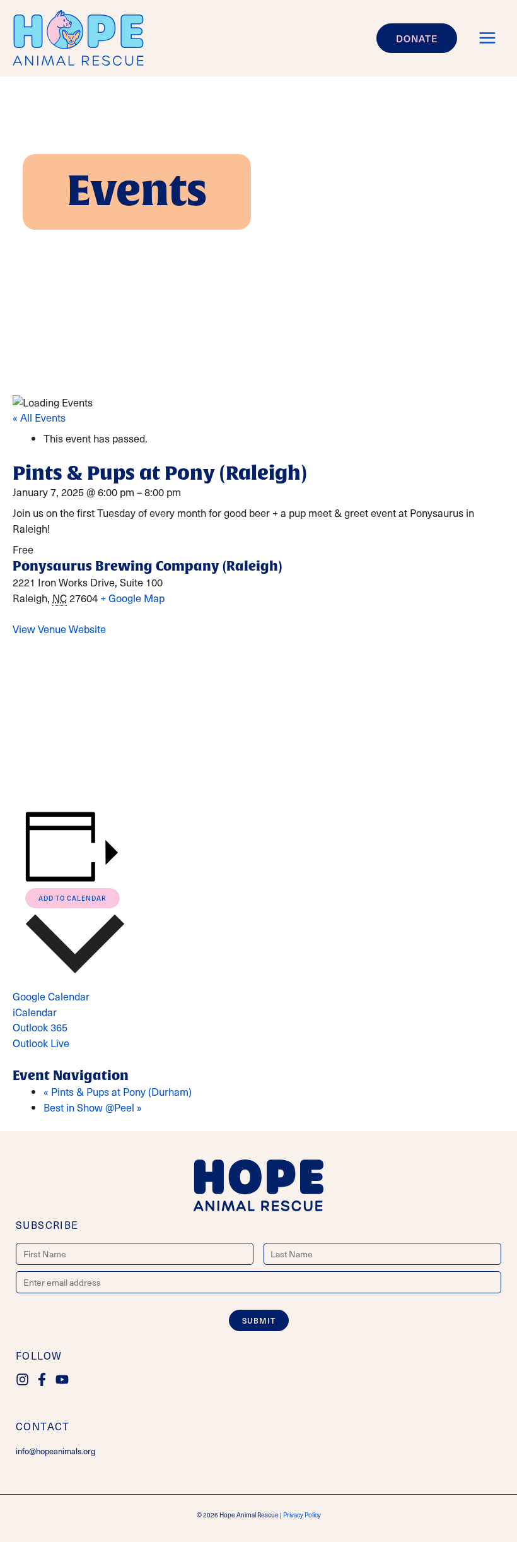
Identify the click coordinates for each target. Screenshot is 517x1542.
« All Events (39, 417)
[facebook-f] (43, 1379)
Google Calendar (51, 996)
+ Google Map (132, 598)
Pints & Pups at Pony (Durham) (118, 1091)
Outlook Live (41, 1043)
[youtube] (64, 1379)
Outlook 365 (40, 1027)
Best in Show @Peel (93, 1107)
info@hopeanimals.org (55, 1451)
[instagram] (24, 1379)
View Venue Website (59, 629)
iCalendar (35, 1012)
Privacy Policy (302, 1514)
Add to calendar (72, 898)
